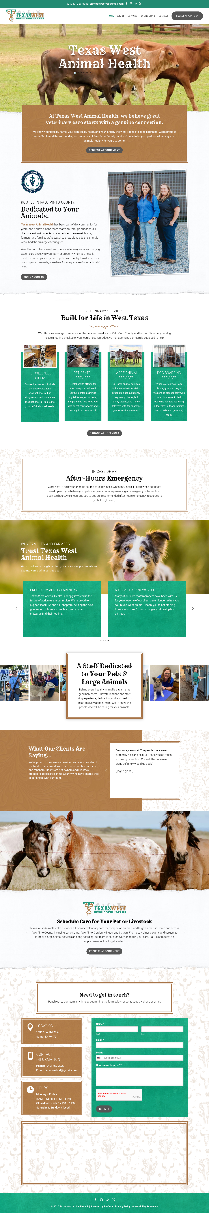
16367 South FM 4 (47, 1032)
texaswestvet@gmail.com (61, 1070)
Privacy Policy (122, 1206)
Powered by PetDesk (101, 1206)
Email (100, 1039)
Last (143, 1034)
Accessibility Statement (145, 1206)
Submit (104, 1109)
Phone (99, 1052)
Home (111, 15)
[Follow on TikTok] (107, 1199)
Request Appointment (187, 15)
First (98, 1034)
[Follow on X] (113, 1199)
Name (100, 1024)
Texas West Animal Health (37, 224)
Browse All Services (104, 433)
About (120, 15)
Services (132, 15)
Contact (163, 15)
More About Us (34, 276)
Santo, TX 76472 (46, 1036)
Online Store (147, 15)
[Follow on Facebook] (95, 1199)
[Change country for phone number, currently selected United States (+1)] (99, 1058)
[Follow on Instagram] (101, 1199)
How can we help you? (109, 1065)
